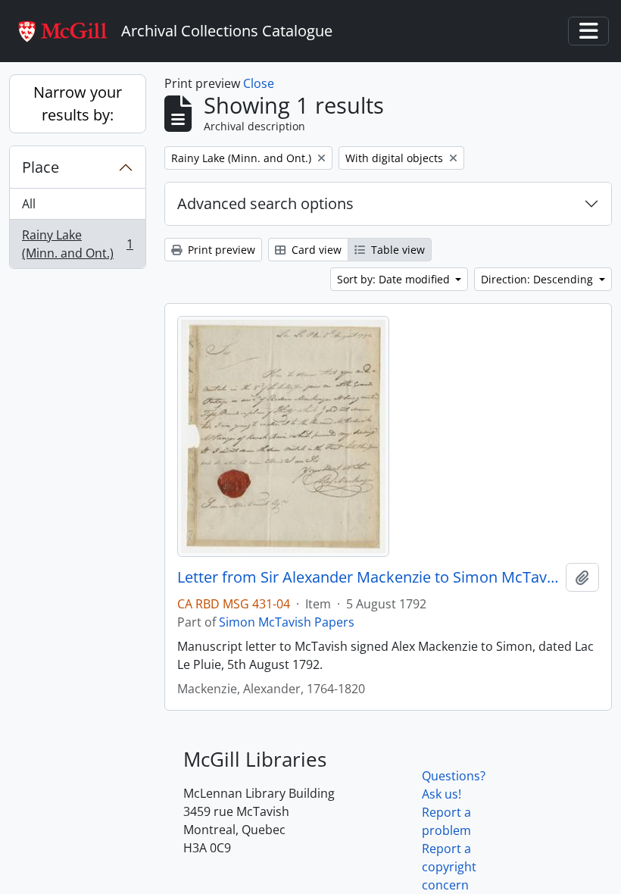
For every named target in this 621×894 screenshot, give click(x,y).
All (29, 203)
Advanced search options (265, 203)
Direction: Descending (538, 279)
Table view (396, 249)
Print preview (220, 249)
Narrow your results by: (77, 103)
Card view (315, 249)
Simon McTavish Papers (286, 622)
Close (258, 83)
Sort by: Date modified (395, 279)
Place (40, 167)
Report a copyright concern (449, 866)
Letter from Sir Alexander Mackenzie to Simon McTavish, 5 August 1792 (368, 577)
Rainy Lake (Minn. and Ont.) (77, 244)
